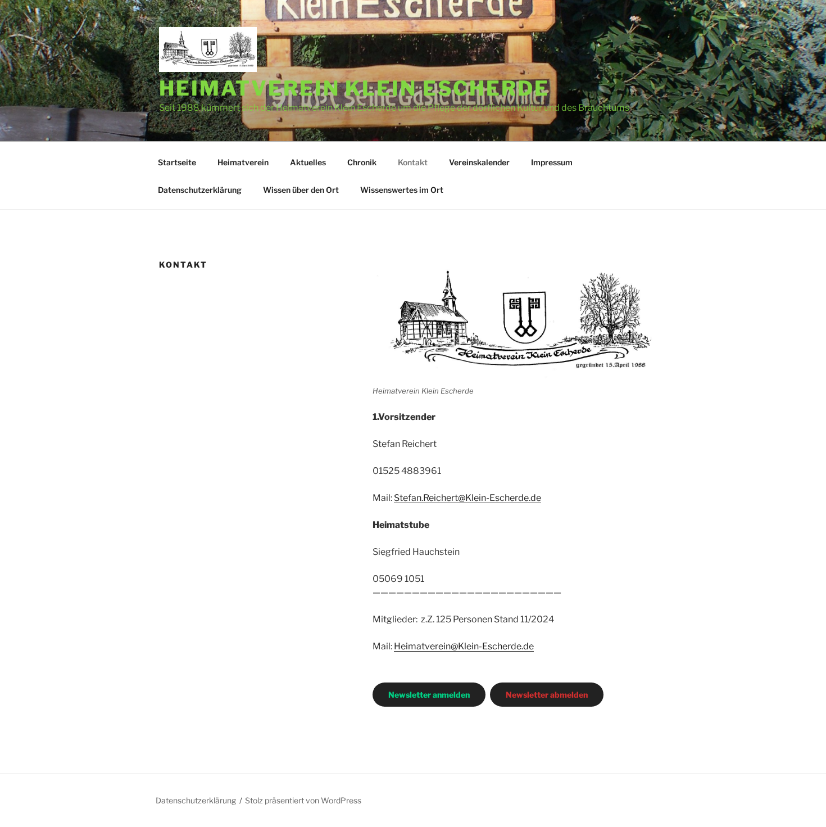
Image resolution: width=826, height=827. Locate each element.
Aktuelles (308, 162)
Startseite (177, 162)
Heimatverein (243, 162)
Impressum (552, 162)
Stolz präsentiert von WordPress (303, 800)
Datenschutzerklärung (200, 190)
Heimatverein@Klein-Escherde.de (464, 646)
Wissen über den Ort (301, 190)
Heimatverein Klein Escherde (354, 88)
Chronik (361, 162)
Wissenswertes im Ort (401, 190)
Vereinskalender (479, 162)
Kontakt (413, 162)
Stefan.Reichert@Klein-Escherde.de (467, 497)
